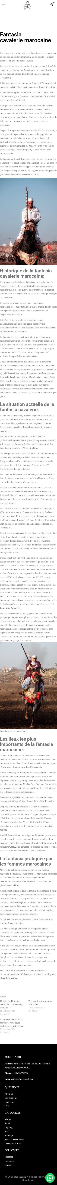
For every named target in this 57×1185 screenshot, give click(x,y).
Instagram (9, 1161)
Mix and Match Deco (14, 1139)
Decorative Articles (13, 1143)
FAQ (7, 1106)
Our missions (10, 1098)
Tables (7, 1123)
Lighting (9, 1127)
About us (9, 1094)
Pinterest (9, 1165)
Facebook (9, 1157)
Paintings (9, 1135)
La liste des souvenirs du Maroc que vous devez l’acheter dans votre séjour (12, 1022)
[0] (52, 5)
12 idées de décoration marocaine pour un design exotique (11, 1004)
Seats (7, 1131)
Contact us (9, 1102)
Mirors (8, 1119)
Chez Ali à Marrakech (19, 847)
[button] (50, 1178)
